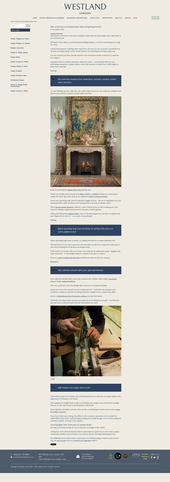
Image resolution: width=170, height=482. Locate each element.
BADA (82, 194)
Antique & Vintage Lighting (19, 52)
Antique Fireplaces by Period (20, 39)
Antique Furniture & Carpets (19, 62)
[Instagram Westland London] (158, 458)
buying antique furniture (64, 207)
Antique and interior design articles (24, 21)
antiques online (73, 214)
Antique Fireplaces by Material (20, 43)
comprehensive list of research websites (72, 296)
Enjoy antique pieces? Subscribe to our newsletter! (88, 456)
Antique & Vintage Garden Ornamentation (19, 85)
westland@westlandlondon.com (23, 457)
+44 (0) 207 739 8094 (21, 454)
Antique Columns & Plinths (19, 91)
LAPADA (95, 194)
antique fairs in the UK (75, 190)
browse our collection (83, 441)
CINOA (87, 194)
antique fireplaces (68, 281)
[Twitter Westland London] (154, 458)
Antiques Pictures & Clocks (19, 66)
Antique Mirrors (15, 57)
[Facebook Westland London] (152, 458)
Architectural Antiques (17, 80)
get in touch (61, 441)
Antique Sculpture (16, 71)
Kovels (113, 251)
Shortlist (155, 18)
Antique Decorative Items (19, 75)
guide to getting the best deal (69, 258)
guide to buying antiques (98, 196)
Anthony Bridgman (56, 33)
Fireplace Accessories (17, 48)
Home (12, 21)
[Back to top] (166, 478)
